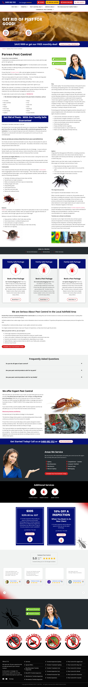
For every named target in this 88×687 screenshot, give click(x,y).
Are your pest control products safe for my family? (21, 377)
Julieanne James (35, 581)
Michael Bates (56, 581)
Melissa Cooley (14, 581)
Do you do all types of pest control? (17, 363)
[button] (18, 7)
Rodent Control (44, 497)
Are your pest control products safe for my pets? (21, 370)
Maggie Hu (76, 581)
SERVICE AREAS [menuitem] (49, 7)
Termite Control (15, 72)
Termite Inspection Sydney (78, 207)
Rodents (4, 209)
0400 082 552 (48, 441)
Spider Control (55, 497)
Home (4, 48)
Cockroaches (42, 169)
